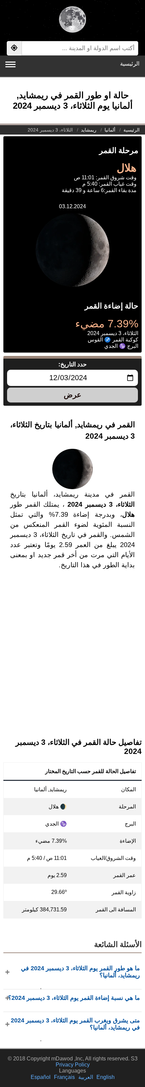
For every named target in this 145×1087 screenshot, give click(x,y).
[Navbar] (10, 64)
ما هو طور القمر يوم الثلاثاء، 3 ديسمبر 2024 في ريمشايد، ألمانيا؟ (80, 972)
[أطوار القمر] (72, 20)
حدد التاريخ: (72, 364)
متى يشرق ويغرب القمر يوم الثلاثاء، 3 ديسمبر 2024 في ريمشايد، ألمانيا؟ (75, 1024)
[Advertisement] (72, 659)
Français (64, 1077)
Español (41, 1077)
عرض (72, 395)
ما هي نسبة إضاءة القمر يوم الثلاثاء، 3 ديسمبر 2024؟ (74, 997)
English (105, 1077)
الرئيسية (130, 64)
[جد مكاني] (14, 48)
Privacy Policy (73, 1064)
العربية (85, 1077)
